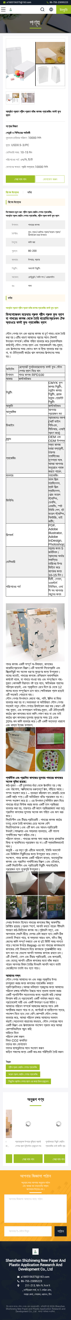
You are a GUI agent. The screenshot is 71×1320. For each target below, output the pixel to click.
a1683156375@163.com (19, 2)
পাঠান (61, 1231)
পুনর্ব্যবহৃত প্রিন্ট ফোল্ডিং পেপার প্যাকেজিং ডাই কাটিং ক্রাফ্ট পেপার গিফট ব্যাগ (50, 1144)
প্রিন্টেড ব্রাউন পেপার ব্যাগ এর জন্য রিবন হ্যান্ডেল (28, 1081)
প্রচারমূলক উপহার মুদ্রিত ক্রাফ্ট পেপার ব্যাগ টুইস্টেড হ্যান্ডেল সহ (20, 1143)
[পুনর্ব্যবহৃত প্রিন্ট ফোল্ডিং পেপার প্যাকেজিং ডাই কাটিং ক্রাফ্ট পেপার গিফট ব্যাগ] (50, 1124)
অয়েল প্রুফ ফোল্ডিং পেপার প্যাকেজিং (23, 1074)
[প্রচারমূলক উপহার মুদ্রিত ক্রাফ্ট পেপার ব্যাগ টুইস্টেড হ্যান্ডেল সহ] (20, 1124)
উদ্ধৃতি (64, 9)
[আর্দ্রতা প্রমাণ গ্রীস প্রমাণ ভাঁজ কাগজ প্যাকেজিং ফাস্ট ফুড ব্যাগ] (35, 63)
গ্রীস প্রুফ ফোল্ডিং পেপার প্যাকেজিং (22, 1067)
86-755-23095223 (58, 2)
